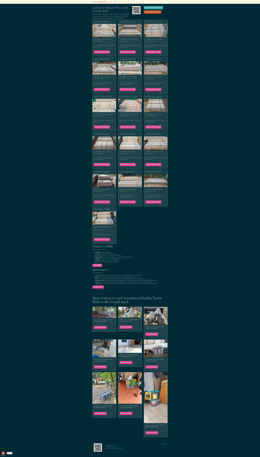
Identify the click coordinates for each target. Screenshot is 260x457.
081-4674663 (114, 447)
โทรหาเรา (115, 2)
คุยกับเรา (110, 2)
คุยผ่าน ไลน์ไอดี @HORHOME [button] (153, 8)
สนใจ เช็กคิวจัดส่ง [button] (100, 327)
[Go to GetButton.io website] (3, 455)
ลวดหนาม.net (119, 448)
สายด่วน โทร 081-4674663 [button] (152, 12)
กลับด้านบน (163, 444)
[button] (136, 10)
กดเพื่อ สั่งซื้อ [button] (97, 265)
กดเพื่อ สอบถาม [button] (98, 287)
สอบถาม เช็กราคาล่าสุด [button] (102, 52)
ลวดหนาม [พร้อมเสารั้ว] (99, 2)
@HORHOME (112, 445)
